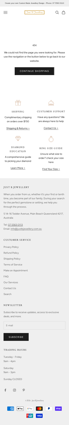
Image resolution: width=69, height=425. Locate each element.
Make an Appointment (16, 270)
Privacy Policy (11, 247)
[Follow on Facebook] (5, 390)
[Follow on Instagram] (14, 390)
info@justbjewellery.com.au (26, 228)
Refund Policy (11, 252)
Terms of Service (13, 264)
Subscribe (16, 337)
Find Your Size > (51, 169)
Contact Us (10, 288)
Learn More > (18, 168)
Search (8, 294)
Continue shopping (34, 71)
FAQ (6, 276)
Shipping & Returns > (18, 128)
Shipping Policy (12, 258)
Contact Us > (51, 128)
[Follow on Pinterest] (23, 390)
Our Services (11, 282)
